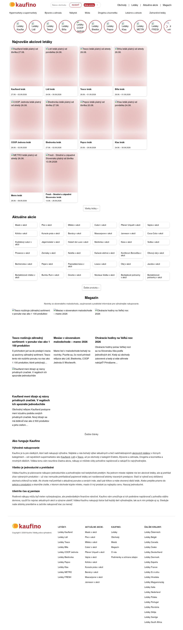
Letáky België (150, 537)
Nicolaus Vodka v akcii (105, 274)
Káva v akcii (126, 241)
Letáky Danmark (151, 557)
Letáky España (151, 562)
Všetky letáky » (91, 208)
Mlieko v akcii (74, 224)
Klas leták (120, 142)
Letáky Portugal (151, 602)
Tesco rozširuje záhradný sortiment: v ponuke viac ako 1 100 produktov (31, 341)
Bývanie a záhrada (53, 12)
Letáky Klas (63, 567)
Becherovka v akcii (23, 263)
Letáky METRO (65, 572)
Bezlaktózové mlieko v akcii (25, 276)
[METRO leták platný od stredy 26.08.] (26, 172)
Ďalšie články (91, 434)
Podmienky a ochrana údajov (124, 557)
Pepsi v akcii (47, 263)
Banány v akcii (74, 233)
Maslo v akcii (21, 224)
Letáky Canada (151, 542)
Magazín (167, 5)
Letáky (134, 5)
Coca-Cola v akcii (155, 233)
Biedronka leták (53, 142)
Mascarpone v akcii (103, 233)
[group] (20, 26)
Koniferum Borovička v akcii (131, 254)
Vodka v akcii (153, 241)
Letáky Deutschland (153, 552)
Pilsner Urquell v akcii (130, 224)
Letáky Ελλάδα (151, 572)
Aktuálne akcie (150, 5)
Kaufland (65, 457)
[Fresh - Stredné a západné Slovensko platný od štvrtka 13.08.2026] (61, 172)
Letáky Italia (149, 587)
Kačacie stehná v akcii (105, 252)
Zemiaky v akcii (48, 252)
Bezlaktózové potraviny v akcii (154, 276)
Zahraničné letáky (158, 12)
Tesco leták (86, 89)
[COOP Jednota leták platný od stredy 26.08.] (26, 119)
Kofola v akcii (21, 233)
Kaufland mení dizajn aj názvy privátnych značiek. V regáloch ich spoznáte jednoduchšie (31, 400)
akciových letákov (141, 453)
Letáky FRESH (64, 577)
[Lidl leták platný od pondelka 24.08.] (61, 66)
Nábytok (73, 12)
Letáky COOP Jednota (68, 552)
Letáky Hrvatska (151, 577)
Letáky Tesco (64, 542)
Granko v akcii (74, 274)
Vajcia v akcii (153, 224)
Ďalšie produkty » (91, 287)
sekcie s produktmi (21, 484)
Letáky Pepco (64, 562)
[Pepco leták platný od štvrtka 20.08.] (95, 119)
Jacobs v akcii (153, 263)
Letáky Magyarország (154, 582)
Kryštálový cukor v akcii (23, 243)
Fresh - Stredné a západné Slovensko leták (58, 196)
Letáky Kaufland (65, 532)
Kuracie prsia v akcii (51, 233)
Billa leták (120, 89)
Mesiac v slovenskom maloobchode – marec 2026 (70, 340)
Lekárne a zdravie (133, 12)
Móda (87, 12)
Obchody (122, 5)
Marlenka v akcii (102, 241)
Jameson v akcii (128, 233)
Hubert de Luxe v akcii (78, 241)
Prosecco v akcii (22, 252)
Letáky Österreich (152, 532)
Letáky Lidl (63, 537)
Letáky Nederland (152, 592)
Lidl (73, 457)
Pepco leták (86, 142)
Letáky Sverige (151, 617)
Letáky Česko (150, 547)
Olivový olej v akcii (155, 252)
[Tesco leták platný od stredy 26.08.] (95, 66)
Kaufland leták (18, 89)
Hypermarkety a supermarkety (23, 12)
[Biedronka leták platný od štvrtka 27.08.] (61, 119)
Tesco (80, 457)
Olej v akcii (126, 263)
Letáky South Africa (153, 622)
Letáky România (151, 607)
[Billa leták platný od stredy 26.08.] (130, 66)
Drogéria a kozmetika (107, 12)
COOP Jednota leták (21, 142)
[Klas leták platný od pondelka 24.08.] (130, 119)
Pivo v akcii (47, 224)
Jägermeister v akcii (51, 241)
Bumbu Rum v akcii (50, 274)
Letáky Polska (150, 597)
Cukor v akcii (100, 224)
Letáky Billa (63, 547)
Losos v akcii (100, 263)
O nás (114, 552)
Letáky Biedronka (66, 557)
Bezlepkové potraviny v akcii (130, 276)
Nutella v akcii (74, 252)
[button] (167, 26)
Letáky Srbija (150, 612)
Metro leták (16, 195)
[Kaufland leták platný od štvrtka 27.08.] (26, 66)
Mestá (114, 542)
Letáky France (150, 567)
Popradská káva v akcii (76, 265)
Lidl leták (50, 89)
